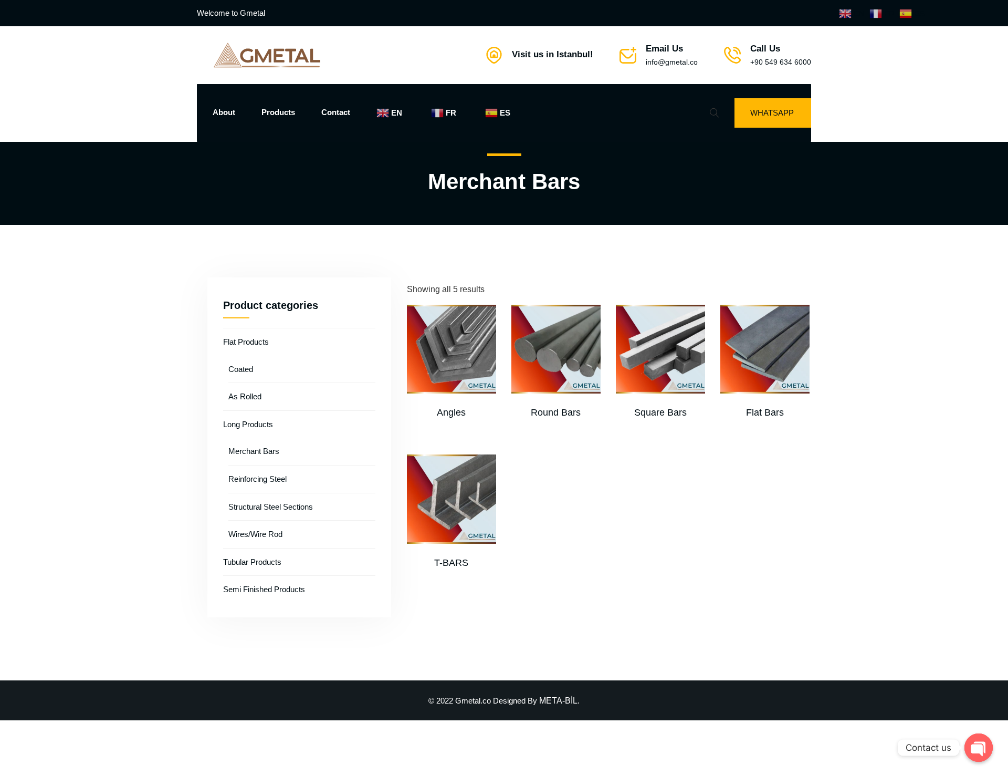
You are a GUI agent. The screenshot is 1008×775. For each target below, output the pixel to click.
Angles (451, 412)
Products (278, 112)
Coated (240, 369)
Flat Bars (765, 412)
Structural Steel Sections (270, 506)
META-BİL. (559, 700)
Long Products (248, 424)
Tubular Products (252, 561)
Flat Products (246, 341)
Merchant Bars (253, 451)
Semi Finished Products (264, 589)
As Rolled (244, 396)
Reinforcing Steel (257, 478)
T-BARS (451, 562)
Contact (335, 112)
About (224, 112)
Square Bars (660, 412)
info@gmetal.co (672, 62)
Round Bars (556, 412)
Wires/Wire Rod (255, 534)
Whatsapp (772, 112)
